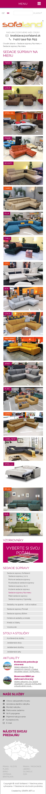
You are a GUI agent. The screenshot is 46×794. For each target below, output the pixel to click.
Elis (6, 514)
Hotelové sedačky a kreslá (18, 618)
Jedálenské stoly (14, 643)
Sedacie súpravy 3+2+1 (18, 576)
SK (8, 13)
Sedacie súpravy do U (18, 586)
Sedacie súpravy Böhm (17, 613)
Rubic (7, 389)
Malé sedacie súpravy (17, 596)
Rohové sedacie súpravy (19, 579)
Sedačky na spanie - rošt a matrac (22, 604)
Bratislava (8, 777)
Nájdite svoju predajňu (15, 733)
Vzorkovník (12, 627)
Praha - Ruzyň (10, 766)
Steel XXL (9, 113)
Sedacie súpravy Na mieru (28, 43)
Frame (8, 138)
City (7, 263)
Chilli (7, 238)
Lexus (7, 88)
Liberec (26, 769)
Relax (7, 489)
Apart (7, 364)
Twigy (7, 63)
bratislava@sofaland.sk (25, 35)
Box (6, 289)
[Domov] (22, 25)
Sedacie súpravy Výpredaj (19, 599)
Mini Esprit (10, 339)
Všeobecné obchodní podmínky (28, 786)
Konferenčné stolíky (15, 638)
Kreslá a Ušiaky (13, 622)
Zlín (25, 774)
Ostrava (7, 774)
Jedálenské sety (14, 652)
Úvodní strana (9, 43)
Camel (8, 188)
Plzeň (5, 769)
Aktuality (11, 658)
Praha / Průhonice (32, 766)
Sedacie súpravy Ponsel (17, 609)
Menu (23, 3)
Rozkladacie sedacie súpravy (21, 583)
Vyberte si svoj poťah (23, 550)
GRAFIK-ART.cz (28, 791)
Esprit (8, 414)
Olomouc (28, 772)
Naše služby (13, 694)
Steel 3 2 (9, 464)
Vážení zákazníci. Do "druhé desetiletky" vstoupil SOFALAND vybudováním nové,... (27, 684)
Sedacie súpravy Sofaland (18, 573)
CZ (3, 13)
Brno (5, 772)
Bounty (8, 163)
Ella (7, 213)
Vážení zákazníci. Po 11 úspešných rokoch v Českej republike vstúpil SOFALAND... (27, 669)
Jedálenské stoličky (15, 647)
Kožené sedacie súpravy (19, 589)
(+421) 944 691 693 (25, 39)
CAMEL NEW (10, 439)
